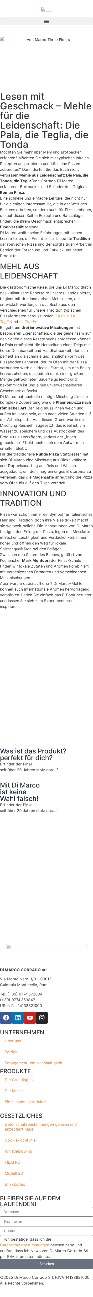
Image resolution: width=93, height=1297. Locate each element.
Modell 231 (15, 1173)
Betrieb (11, 1051)
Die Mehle (14, 1090)
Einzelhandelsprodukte (25, 1101)
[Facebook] (6, 1018)
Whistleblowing (18, 1151)
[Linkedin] (18, 1018)
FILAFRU (12, 1162)
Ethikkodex (15, 1184)
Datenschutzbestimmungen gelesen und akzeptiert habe (41, 1126)
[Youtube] (30, 1018)
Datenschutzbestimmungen (24, 1245)
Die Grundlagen (19, 1079)
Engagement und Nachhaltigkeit (33, 1062)
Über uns (13, 1040)
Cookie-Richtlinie (20, 1140)
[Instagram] (42, 1018)
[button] (46, 21)
